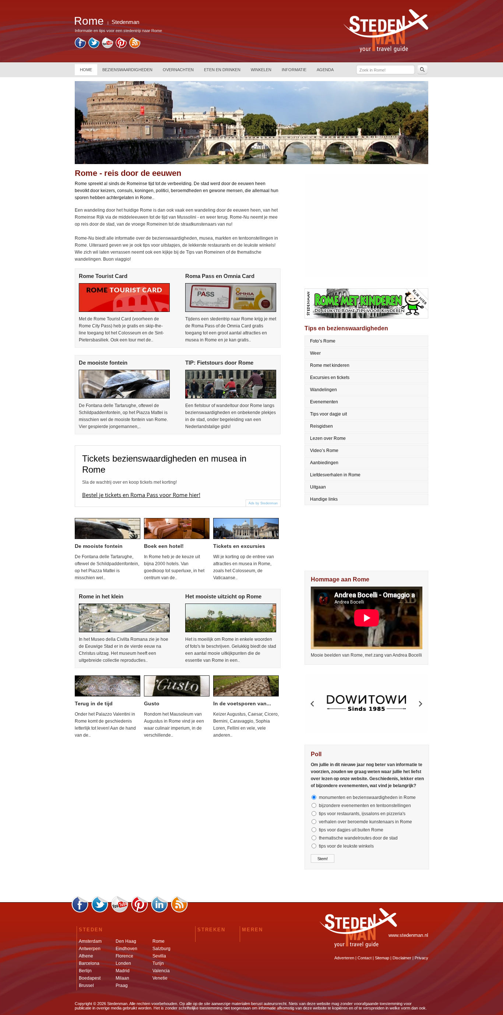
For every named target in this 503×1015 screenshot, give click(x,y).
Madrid (123, 970)
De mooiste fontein (103, 362)
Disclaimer (402, 958)
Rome (158, 941)
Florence (124, 956)
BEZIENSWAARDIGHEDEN (127, 69)
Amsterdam (90, 941)
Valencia (161, 970)
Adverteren (344, 958)
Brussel (86, 985)
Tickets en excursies (239, 546)
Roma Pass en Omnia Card (219, 276)
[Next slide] (420, 704)
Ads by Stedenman (263, 503)
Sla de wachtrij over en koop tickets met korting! (129, 482)
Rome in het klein (101, 596)
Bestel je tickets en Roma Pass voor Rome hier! (141, 494)
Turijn (158, 963)
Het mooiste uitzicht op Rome (223, 596)
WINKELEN (261, 69)
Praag (122, 985)
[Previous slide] (313, 704)
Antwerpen (90, 948)
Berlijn (85, 970)
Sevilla (159, 956)
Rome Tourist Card (103, 276)
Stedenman (125, 22)
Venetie (160, 978)
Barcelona (89, 963)
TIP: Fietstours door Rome (219, 362)
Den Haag (126, 941)
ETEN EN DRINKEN (222, 69)
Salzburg (161, 948)
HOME (86, 69)
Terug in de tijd (94, 703)
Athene (86, 956)
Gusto (151, 703)
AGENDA (325, 69)
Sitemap (382, 958)
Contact (365, 958)
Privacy (421, 958)
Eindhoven (126, 948)
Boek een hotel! (164, 546)
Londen (123, 963)
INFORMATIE (294, 69)
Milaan (122, 978)
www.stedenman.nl (408, 935)
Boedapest (90, 978)
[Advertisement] (367, 225)
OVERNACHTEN (178, 69)
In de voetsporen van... (242, 703)
